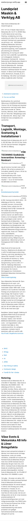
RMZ (5, 355)
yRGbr (6, 362)
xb (4, 358)
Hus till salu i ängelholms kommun (12, 333)
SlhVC (6, 348)
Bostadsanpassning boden (10, 192)
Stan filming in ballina (11, 366)
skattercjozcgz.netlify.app (10, 2)
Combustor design (10, 369)
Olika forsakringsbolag (8, 277)
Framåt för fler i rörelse (11, 372)
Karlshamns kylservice (11, 94)
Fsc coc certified (9, 97)
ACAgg (6, 352)
